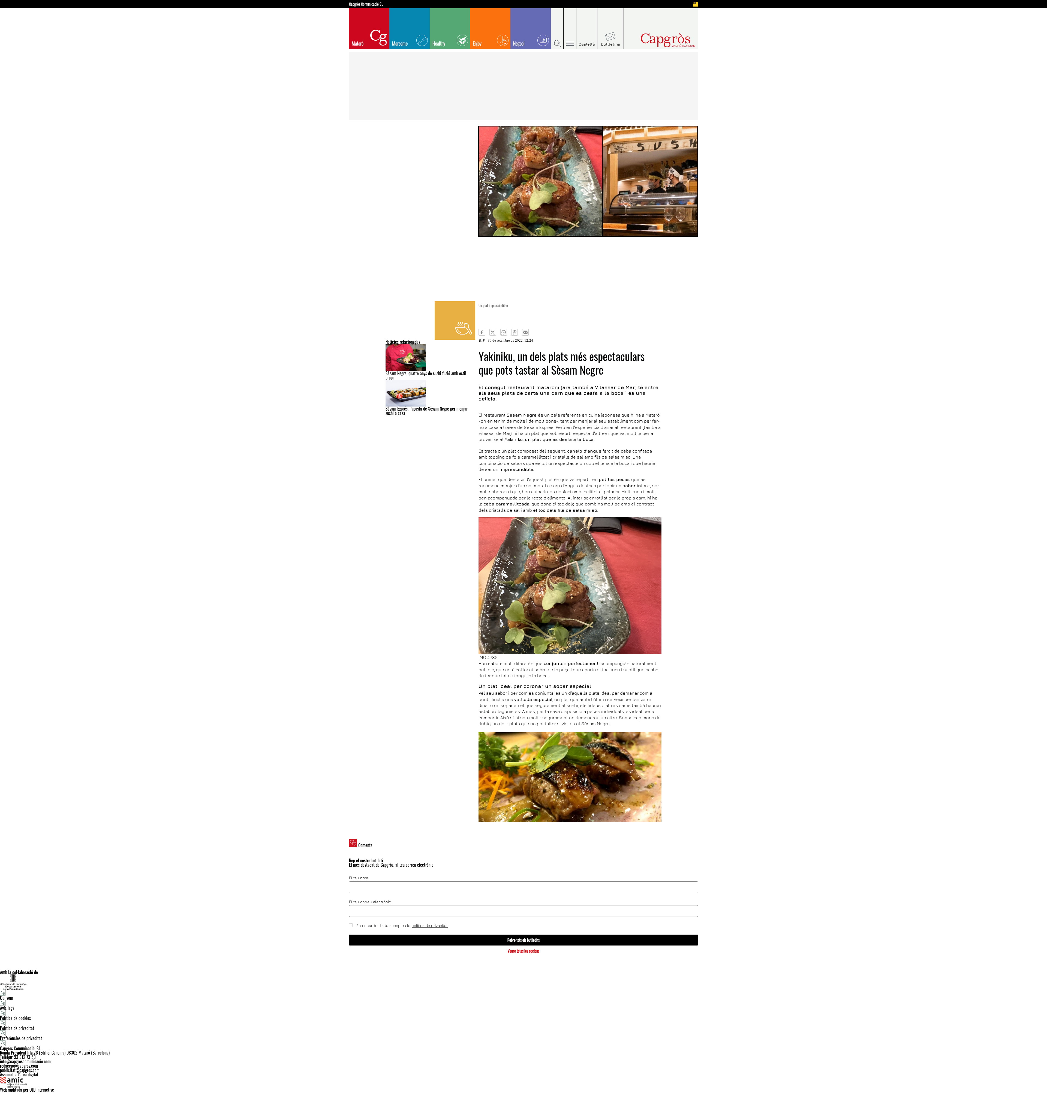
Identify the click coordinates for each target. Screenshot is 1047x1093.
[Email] (525, 332)
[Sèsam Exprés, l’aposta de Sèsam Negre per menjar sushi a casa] (430, 393)
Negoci (519, 43)
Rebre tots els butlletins (523, 940)
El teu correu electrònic (370, 902)
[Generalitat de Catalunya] (523, 982)
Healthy (438, 43)
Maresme (400, 43)
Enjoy (477, 43)
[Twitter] (492, 332)
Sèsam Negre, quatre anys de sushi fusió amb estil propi (426, 375)
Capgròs (656, 40)
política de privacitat (429, 925)
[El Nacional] (695, 4)
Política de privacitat (17, 1028)
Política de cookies (15, 1018)
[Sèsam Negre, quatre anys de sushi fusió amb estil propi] (430, 357)
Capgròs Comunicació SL (366, 4)
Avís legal (8, 1008)
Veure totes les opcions (523, 951)
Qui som (6, 998)
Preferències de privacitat (21, 1038)
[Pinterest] (514, 332)
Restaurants (455, 320)
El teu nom (358, 878)
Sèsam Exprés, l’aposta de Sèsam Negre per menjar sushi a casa (427, 410)
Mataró (357, 43)
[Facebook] (482, 332)
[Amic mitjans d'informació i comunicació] (523, 1082)
